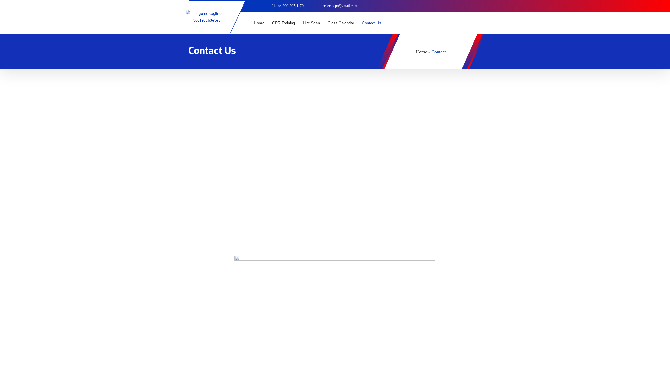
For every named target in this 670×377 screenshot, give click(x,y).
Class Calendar (341, 23)
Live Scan (311, 23)
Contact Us (371, 23)
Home (259, 23)
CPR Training (283, 23)
